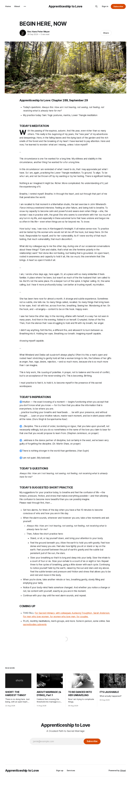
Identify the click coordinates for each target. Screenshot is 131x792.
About (17, 6)
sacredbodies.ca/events (35, 624)
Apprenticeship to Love (65, 6)
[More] (25, 6)
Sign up (59, 770)
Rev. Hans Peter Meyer (38, 31)
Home (8, 6)
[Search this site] (96, 6)
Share (106, 33)
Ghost (123, 770)
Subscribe (118, 6)
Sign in (105, 6)
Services (71, 770)
